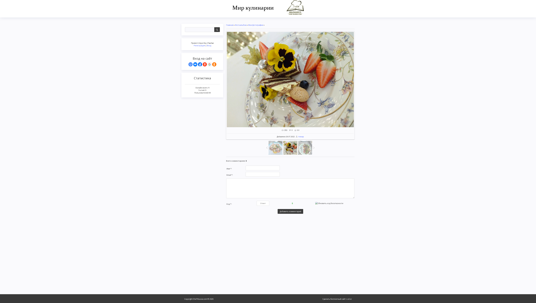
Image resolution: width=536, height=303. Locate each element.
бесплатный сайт (338, 299)
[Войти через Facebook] (200, 64)
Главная (229, 25)
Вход (209, 45)
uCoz (349, 299)
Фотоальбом (241, 25)
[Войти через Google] (209, 64)
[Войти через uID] (190, 64)
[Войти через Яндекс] (205, 64)
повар (301, 136)
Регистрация (199, 45)
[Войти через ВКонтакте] (195, 64)
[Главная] (268, 7)
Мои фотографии (255, 25)
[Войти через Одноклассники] (214, 64)
